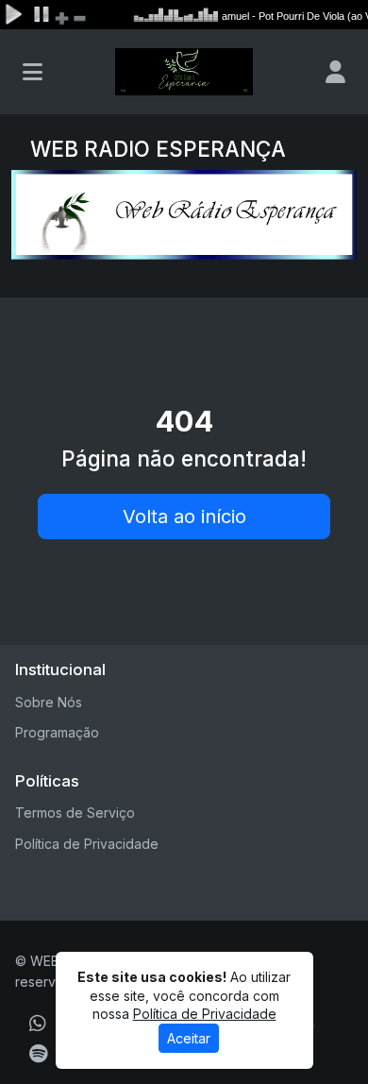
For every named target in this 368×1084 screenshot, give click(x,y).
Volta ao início (184, 516)
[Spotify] (38, 1053)
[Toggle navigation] (32, 72)
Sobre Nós (48, 702)
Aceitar (188, 1038)
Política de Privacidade (87, 844)
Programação (57, 732)
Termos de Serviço (75, 813)
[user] (335, 72)
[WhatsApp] (37, 1023)
